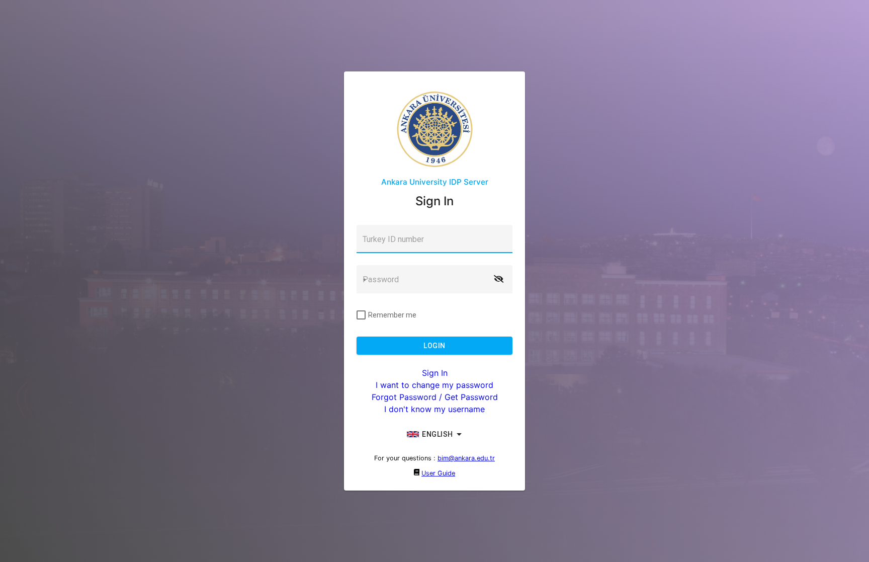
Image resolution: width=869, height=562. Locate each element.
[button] (498, 279)
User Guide (438, 473)
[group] (434, 434)
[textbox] (434, 239)
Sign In (435, 373)
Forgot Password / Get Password (435, 397)
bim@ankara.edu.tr (466, 458)
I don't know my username (434, 409)
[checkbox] (386, 314)
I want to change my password (434, 385)
